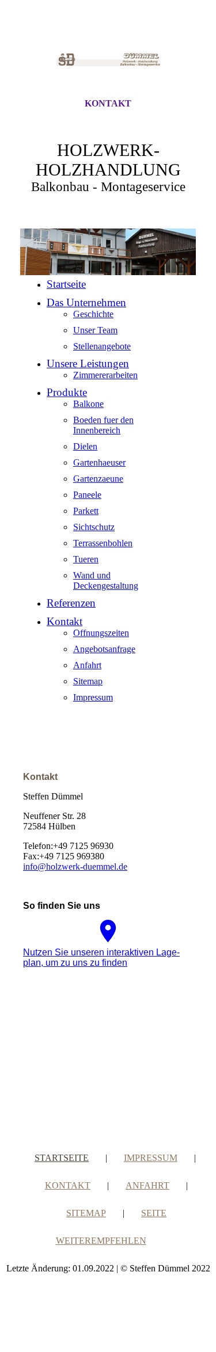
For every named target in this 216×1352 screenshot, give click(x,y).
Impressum (93, 697)
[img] (108, 59)
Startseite (66, 284)
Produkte (67, 392)
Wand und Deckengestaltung (105, 580)
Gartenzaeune (98, 478)
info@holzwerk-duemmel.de (75, 866)
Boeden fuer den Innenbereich (103, 425)
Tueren (85, 559)
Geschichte (93, 314)
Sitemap (88, 681)
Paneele (87, 495)
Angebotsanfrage (104, 649)
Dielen (85, 446)
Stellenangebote (102, 346)
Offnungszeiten (101, 633)
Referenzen (71, 603)
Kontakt (108, 103)
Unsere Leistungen (88, 363)
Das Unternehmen (86, 302)
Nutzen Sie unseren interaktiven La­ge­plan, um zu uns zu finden (101, 957)
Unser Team (95, 330)
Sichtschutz (94, 527)
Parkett (85, 511)
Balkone (88, 404)
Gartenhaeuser (99, 462)
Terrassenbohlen (102, 543)
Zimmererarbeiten (105, 375)
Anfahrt (87, 665)
